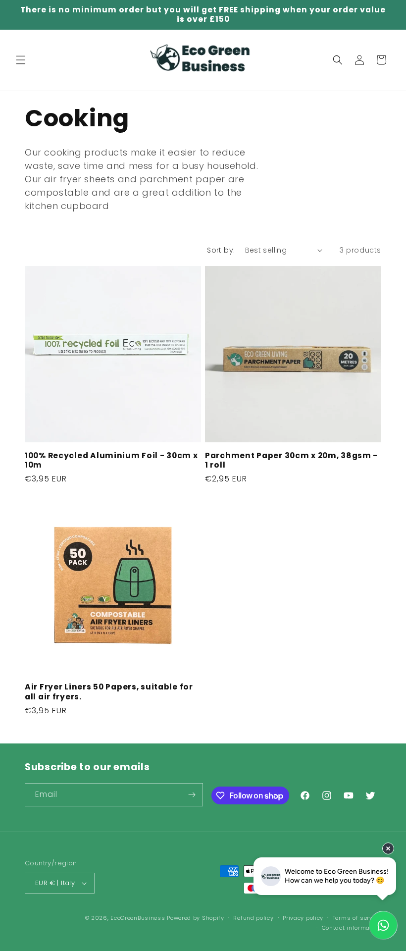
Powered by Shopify (195, 918)
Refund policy (253, 918)
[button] (21, 60)
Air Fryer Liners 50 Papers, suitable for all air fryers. (109, 691)
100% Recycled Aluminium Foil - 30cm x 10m (111, 460)
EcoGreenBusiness (137, 918)
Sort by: (221, 250)
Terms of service (357, 918)
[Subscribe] (192, 794)
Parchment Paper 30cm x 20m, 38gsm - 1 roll (291, 460)
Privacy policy (303, 918)
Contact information (351, 928)
